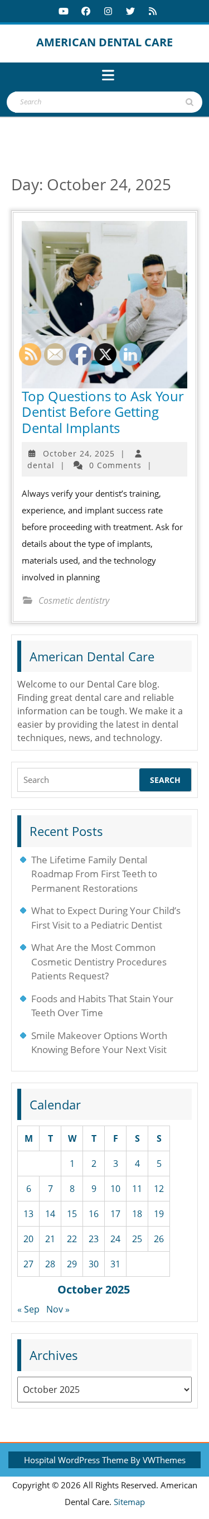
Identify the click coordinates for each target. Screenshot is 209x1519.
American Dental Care (104, 42)
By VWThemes (158, 1459)
